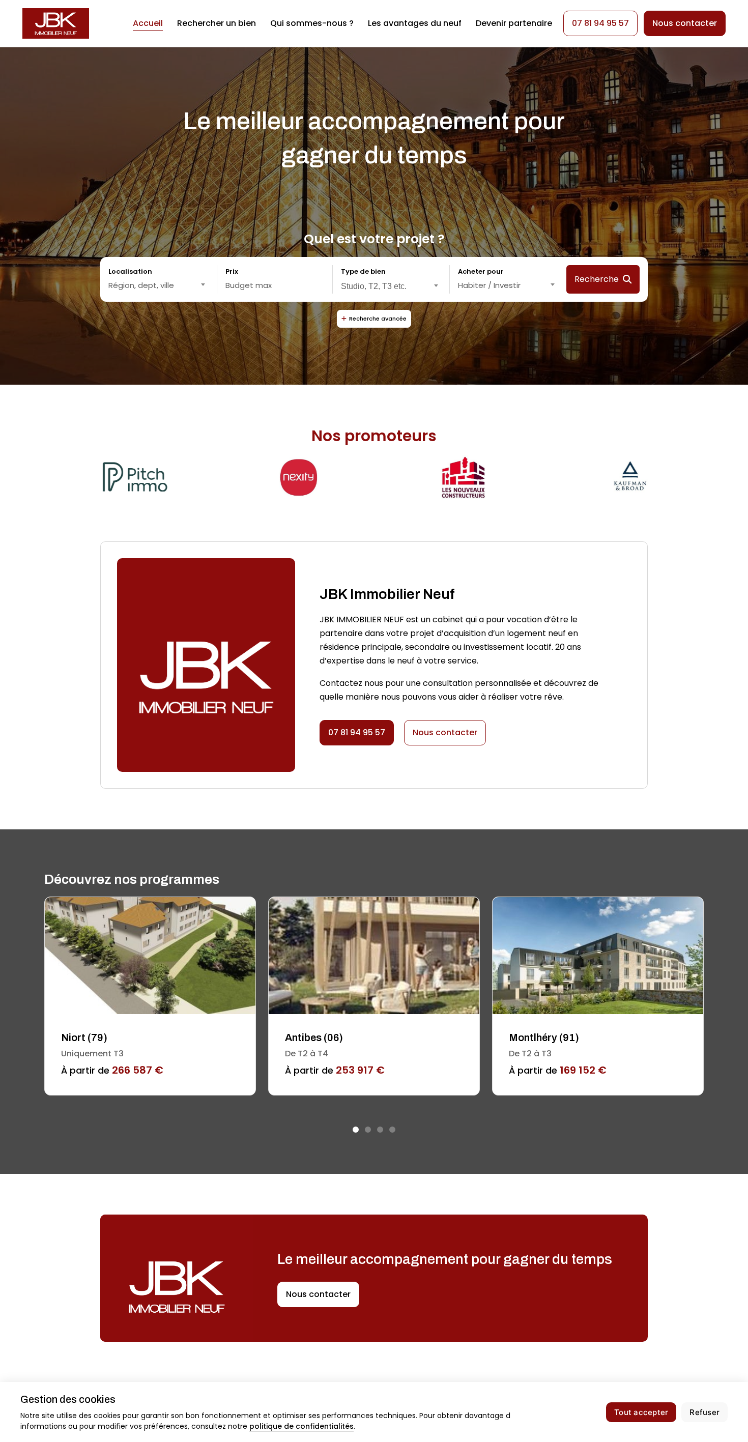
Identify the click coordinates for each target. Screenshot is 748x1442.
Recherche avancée (378, 318)
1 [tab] (356, 1130)
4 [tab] (392, 1130)
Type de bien (363, 271)
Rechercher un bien (216, 23)
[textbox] (158, 285)
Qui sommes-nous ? (312, 23)
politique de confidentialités (301, 1426)
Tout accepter (641, 1412)
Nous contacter (445, 732)
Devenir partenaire (514, 23)
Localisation (130, 271)
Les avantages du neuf (415, 23)
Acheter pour (481, 271)
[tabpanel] (150, 996)
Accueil (148, 23)
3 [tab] (380, 1130)
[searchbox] (391, 285)
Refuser (704, 1412)
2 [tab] (368, 1130)
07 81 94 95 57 (600, 23)
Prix (231, 271)
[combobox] (158, 285)
